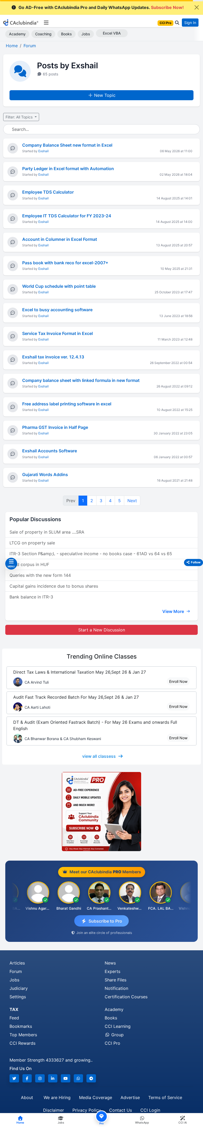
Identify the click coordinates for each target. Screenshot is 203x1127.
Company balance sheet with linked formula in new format (81, 380)
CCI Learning (118, 1026)
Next (132, 500)
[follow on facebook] (27, 1078)
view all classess (99, 756)
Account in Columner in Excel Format (59, 239)
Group (117, 1034)
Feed (14, 1017)
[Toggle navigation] (46, 23)
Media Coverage (95, 1097)
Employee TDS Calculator (48, 192)
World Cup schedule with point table (59, 286)
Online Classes (102, 656)
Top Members (23, 1034)
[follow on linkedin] (53, 1078)
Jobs (85, 34)
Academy (17, 34)
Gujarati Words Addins (45, 474)
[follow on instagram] (40, 1078)
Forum (16, 971)
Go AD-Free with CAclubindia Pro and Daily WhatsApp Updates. (101, 7)
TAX (14, 1009)
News (110, 963)
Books (66, 34)
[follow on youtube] (65, 1078)
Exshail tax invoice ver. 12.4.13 (53, 356)
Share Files (115, 979)
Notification (116, 988)
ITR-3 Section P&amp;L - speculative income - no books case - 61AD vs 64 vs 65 (91, 553)
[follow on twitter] (14, 1078)
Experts (112, 971)
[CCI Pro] (101, 811)
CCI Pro (112, 1043)
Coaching (43, 34)
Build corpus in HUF (29, 564)
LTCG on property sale (32, 542)
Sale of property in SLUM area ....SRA (47, 532)
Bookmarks (21, 1026)
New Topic (105, 95)
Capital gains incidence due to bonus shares (54, 586)
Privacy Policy (86, 1110)
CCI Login (150, 1110)
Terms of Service (165, 1097)
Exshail (43, 151)
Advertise (130, 1097)
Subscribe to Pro (105, 921)
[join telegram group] (91, 1078)
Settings (18, 996)
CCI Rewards (22, 1043)
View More (173, 611)
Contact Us (120, 1110)
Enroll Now (178, 681)
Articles (17, 963)
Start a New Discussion (101, 629)
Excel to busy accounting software (57, 309)
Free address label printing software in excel (66, 403)
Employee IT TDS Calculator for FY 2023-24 (66, 215)
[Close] (196, 7)
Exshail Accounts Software (49, 450)
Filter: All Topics (20, 117)
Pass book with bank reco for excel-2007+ (65, 262)
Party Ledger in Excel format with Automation (68, 168)
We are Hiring (57, 1097)
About (27, 1097)
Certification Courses (126, 996)
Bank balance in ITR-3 (31, 597)
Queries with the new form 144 (40, 575)
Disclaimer (53, 1110)
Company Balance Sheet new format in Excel (67, 145)
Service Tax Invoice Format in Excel (57, 333)
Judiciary (19, 988)
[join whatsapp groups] (78, 1078)
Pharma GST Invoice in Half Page (55, 427)
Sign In (190, 22)
